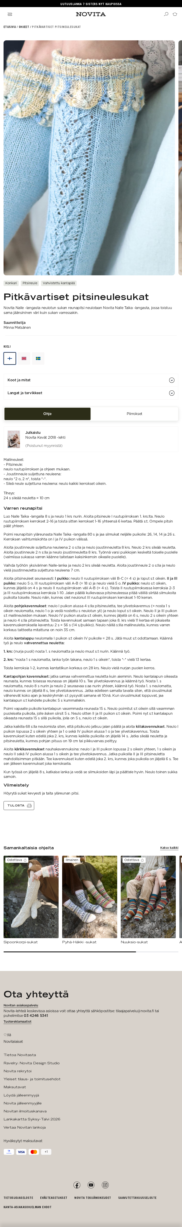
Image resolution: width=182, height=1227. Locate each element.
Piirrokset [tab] (134, 414)
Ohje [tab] (47, 414)
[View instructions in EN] (24, 358)
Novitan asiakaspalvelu (21, 1005)
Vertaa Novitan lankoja (25, 1127)
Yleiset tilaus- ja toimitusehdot (32, 1079)
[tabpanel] (91, 618)
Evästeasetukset (53, 1198)
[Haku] (166, 14)
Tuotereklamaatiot (18, 1021)
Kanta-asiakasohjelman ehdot (27, 1207)
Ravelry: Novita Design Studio (32, 1063)
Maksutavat (15, 1087)
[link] (91, 439)
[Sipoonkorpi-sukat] (31, 900)
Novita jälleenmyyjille (23, 1103)
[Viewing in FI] (10, 358)
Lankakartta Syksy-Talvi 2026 (32, 1119)
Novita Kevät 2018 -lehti (45, 437)
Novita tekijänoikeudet (92, 1198)
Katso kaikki (169, 847)
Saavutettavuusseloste (137, 1198)
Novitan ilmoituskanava (25, 1111)
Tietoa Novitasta (20, 1055)
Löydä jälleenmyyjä (21, 1095)
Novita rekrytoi (18, 1071)
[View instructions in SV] (38, 358)
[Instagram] (105, 1185)
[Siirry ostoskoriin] (174, 14)
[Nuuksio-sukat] (148, 900)
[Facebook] (76, 1185)
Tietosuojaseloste (18, 1198)
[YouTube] (91, 1185)
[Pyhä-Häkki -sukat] (89, 900)
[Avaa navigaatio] (10, 14)
